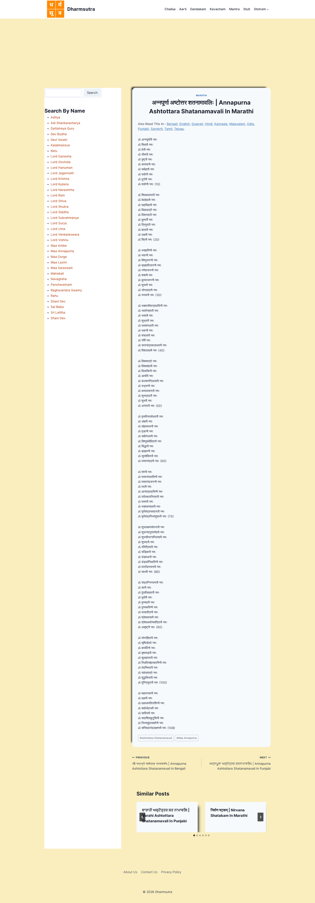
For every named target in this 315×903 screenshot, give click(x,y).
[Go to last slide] (142, 817)
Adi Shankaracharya (65, 123)
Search (92, 93)
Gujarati (197, 124)
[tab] (194, 835)
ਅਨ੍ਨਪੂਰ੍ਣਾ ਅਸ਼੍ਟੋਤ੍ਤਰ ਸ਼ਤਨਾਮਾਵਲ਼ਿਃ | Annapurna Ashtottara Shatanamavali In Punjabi (240, 763)
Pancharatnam (61, 284)
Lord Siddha (60, 212)
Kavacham (217, 9)
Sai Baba (57, 307)
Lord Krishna (60, 179)
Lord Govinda (61, 162)
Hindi (209, 124)
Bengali (172, 124)
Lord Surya (59, 223)
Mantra (234, 9)
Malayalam (237, 124)
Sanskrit (157, 129)
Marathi (201, 95)
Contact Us (149, 872)
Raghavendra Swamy (66, 290)
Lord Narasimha (62, 190)
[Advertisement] (157, 45)
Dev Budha (59, 134)
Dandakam (198, 9)
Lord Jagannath (62, 173)
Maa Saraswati (62, 268)
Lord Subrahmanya (65, 218)
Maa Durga (59, 257)
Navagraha (59, 279)
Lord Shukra (60, 206)
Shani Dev (58, 301)
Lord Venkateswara (65, 234)
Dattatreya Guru (62, 128)
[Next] (260, 817)
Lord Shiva (58, 201)
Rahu (54, 296)
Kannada (221, 124)
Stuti (246, 9)
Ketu (54, 151)
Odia (250, 124)
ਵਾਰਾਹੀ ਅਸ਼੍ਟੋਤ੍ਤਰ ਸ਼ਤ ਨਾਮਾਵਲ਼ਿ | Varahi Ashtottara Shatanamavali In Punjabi (165, 815)
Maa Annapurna (186, 737)
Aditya (55, 117)
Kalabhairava (60, 145)
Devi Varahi (59, 140)
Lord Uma (58, 229)
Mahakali (57, 273)
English (184, 124)
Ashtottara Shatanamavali (156, 737)
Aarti (182, 9)
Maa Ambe (59, 245)
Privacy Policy (171, 872)
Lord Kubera (60, 184)
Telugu (179, 129)
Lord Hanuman (62, 167)
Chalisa (170, 9)
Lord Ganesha (61, 156)
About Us (130, 872)
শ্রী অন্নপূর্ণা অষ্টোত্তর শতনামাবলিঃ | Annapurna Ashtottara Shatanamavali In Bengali (159, 763)
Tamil (168, 129)
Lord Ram (58, 195)
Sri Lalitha (58, 312)
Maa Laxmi (59, 262)
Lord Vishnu (59, 240)
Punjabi (143, 129)
